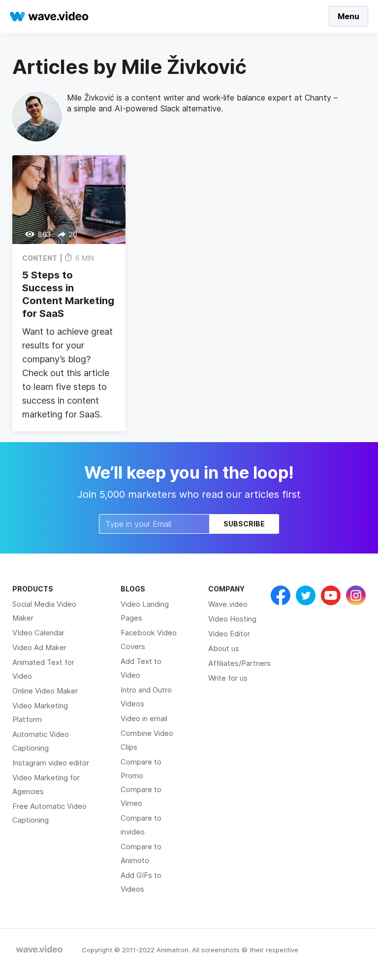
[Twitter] (305, 595)
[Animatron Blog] (39, 949)
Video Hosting (232, 619)
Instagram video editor (50, 762)
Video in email (144, 718)
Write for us (228, 678)
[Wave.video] (49, 16)
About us (223, 648)
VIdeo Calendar (38, 632)
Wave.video (228, 604)
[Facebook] (280, 595)
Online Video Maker (45, 690)
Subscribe (244, 524)
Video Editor (229, 633)
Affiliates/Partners (239, 663)
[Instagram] (356, 595)
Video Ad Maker (39, 647)
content (39, 258)
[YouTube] (331, 595)
